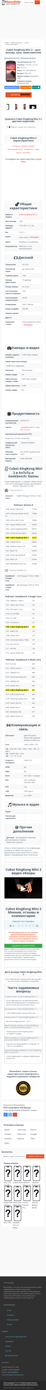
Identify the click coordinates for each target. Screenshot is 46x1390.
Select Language (9, 1383)
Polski (28, 1385)
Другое (19, 153)
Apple (7, 1129)
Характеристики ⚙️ (12, 87)
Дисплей (24, 146)
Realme (20, 1138)
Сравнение (9, 1341)
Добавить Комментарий (23, 946)
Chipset (7, 1346)
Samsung (21, 1129)
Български (34, 1385)
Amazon (34, 237)
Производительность (15, 149)
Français (6, 1385)
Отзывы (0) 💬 (26, 87)
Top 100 (8, 1351)
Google (33, 1134)
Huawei (7, 1134)
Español (28, 1383)
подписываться (35, 1156)
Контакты (10, 1315)
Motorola (21, 1134)
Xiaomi (33, 1129)
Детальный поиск (11, 1355)
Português (22, 1385)
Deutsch (34, 1383)
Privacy (9, 1324)
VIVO (32, 1138)
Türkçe (11, 1385)
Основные (16, 146)
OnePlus (8, 1138)
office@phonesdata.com (14, 1375)
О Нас (9, 1310)
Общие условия (13, 1320)
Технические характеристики (16, 1337)
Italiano (16, 1385)
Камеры (31, 146)
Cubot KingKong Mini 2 (28, 214)
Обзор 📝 (36, 87)
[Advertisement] (23, 23)
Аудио (37, 149)
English (23, 1383)
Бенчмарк (26, 153)
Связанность (29, 149)
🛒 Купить (14, 94)
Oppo (6, 1143)
